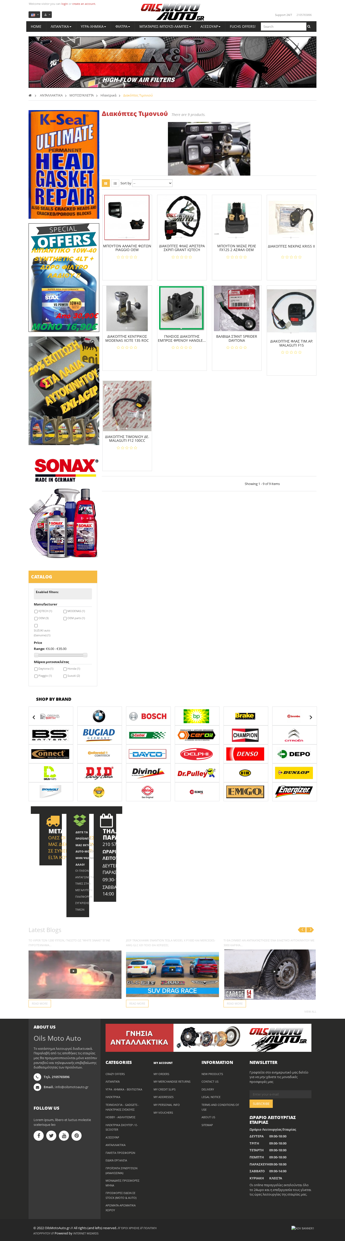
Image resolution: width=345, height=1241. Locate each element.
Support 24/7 (283, 15)
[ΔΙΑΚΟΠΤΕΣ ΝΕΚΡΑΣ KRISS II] (291, 217)
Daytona (45, 668)
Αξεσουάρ (112, 1137)
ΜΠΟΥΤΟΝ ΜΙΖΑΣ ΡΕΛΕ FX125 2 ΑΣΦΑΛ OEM (236, 248)
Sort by (125, 183)
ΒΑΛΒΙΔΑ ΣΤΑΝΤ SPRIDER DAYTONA (236, 338)
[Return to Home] (30, 95)
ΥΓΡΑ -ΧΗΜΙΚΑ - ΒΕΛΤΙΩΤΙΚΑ (124, 1089)
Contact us (210, 1081)
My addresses (164, 1097)
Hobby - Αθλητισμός (120, 1117)
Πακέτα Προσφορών (120, 1153)
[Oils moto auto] (172, 12)
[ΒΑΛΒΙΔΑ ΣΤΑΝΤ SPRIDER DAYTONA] (236, 308)
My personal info (167, 1105)
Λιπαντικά (113, 1081)
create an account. (84, 4)
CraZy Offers (115, 1074)
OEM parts (76, 618)
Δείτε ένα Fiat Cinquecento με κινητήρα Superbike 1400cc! (169, 940)
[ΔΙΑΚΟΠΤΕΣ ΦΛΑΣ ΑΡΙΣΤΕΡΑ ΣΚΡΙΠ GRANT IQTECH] (182, 217)
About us (208, 1117)
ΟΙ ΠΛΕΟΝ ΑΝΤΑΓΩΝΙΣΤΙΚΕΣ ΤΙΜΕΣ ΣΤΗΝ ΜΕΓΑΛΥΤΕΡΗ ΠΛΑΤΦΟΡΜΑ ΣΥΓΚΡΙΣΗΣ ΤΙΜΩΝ (86, 890)
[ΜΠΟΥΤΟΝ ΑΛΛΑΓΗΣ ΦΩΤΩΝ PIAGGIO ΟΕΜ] (127, 217)
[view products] (51, 716)
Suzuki (73, 675)
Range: (39, 648)
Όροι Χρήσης (130, 1228)
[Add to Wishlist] (129, 268)
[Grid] (106, 183)
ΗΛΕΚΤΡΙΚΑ (113, 1097)
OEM (43, 618)
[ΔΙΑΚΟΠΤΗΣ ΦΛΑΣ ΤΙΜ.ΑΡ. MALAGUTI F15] (291, 311)
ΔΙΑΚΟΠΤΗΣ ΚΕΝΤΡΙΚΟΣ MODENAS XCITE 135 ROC (127, 338)
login (64, 4)
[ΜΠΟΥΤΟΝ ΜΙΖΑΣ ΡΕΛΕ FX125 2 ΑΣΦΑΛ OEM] (236, 217)
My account (163, 1063)
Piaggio (45, 675)
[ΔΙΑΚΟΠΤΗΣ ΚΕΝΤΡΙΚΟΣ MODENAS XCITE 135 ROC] (127, 308)
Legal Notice (211, 1097)
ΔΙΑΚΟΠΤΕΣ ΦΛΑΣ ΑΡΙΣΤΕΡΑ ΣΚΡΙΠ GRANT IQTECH (182, 248)
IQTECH (45, 611)
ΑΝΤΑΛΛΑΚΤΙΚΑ (116, 1145)
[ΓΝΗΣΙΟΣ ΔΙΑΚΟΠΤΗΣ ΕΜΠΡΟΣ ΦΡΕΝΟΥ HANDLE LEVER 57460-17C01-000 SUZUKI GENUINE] (182, 308)
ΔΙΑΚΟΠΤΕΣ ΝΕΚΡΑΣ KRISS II (291, 246)
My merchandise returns (172, 1081)
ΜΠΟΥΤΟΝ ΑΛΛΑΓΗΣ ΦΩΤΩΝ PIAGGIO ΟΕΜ (127, 248)
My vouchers (163, 1112)
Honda (73, 668)
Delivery (208, 1089)
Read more (40, 1003)
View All (310, 1011)
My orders (161, 1074)
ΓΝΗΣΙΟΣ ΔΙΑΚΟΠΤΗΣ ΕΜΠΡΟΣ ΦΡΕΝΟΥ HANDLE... (182, 338)
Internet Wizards (85, 1233)
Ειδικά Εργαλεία (116, 1160)
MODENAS (76, 611)
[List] (115, 183)
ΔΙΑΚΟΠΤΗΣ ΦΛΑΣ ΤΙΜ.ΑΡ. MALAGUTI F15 (291, 343)
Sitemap (207, 1125)
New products (212, 1074)
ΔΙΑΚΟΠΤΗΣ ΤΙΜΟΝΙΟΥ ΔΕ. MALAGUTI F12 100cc (127, 439)
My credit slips (165, 1089)
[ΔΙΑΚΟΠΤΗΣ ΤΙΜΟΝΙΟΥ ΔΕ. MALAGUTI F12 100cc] (127, 406)
